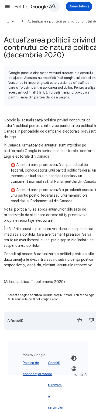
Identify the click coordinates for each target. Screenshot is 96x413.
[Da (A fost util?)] (79, 320)
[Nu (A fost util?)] (91, 320)
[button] (7, 6)
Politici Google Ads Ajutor (37, 6)
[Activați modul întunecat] (73, 358)
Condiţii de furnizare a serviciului (55, 385)
